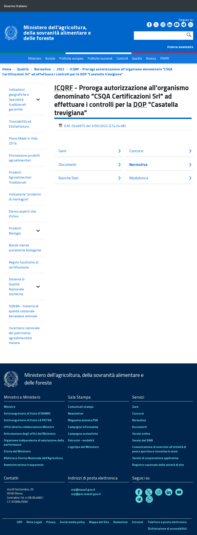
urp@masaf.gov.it (83, 489)
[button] (38, 99)
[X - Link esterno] (156, 24)
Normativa (42, 69)
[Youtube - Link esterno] (176, 24)
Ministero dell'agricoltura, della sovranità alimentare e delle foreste (57, 33)
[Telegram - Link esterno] (183, 24)
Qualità (23, 69)
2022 (60, 69)
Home (6, 69)
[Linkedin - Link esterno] (169, 24)
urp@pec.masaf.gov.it (86, 494)
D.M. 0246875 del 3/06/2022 (95, 125)
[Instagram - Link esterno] (162, 24)
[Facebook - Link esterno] (149, 24)
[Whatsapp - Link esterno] (190, 24)
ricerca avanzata (180, 46)
